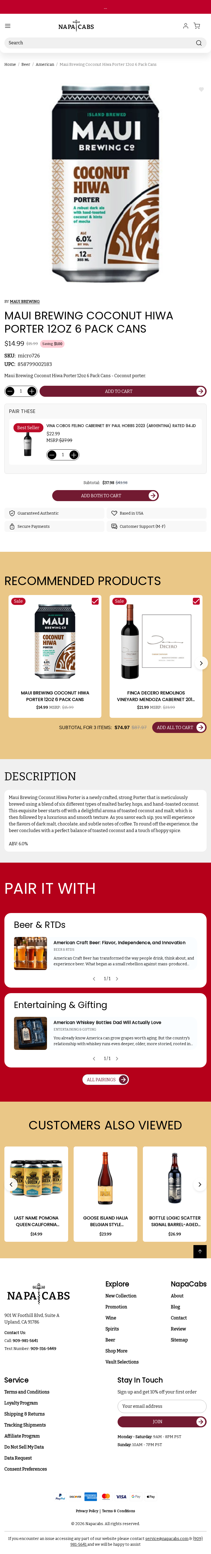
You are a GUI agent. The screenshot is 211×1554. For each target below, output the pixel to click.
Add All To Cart (175, 727)
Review (178, 1329)
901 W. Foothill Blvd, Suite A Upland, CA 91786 (32, 1319)
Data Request (18, 1458)
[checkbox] (95, 601)
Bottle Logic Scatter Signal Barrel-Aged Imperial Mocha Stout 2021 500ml (175, 1221)
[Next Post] (117, 979)
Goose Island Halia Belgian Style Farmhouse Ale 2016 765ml (105, 1221)
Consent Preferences (25, 1469)
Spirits (112, 1329)
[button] (201, 663)
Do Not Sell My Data (24, 1447)
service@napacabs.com (166, 1538)
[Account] (185, 26)
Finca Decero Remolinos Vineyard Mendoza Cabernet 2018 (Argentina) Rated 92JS (156, 696)
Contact (179, 1318)
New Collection (121, 1295)
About (177, 1295)
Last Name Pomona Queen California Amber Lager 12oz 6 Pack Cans (36, 1221)
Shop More (116, 1351)
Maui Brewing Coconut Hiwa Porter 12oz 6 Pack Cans (55, 696)
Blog (175, 1307)
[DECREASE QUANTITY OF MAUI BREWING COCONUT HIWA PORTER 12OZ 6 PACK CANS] (9, 391)
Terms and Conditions (26, 1392)
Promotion (116, 1307)
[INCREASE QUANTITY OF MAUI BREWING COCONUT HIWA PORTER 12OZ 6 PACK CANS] (31, 391)
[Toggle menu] (7, 26)
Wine (111, 1318)
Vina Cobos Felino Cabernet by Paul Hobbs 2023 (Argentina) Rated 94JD (121, 425)
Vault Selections (122, 1362)
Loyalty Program (21, 1403)
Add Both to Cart (101, 495)
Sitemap (179, 1340)
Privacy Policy (87, 1511)
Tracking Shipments (25, 1425)
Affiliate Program (22, 1436)
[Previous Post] (94, 979)
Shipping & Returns (24, 1414)
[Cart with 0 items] (200, 26)
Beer (110, 1340)
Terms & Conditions (118, 1511)
